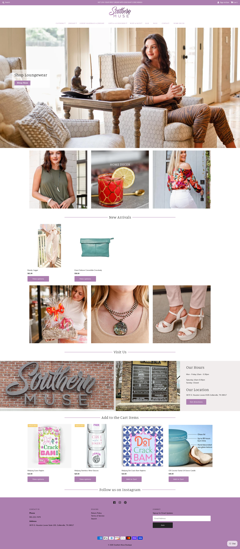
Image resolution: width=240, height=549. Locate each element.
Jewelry (71, 23)
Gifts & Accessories (117, 23)
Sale (147, 23)
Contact (165, 23)
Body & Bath (135, 23)
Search (94, 519)
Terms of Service (97, 516)
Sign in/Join (224, 2)
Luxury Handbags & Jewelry (92, 23)
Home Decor (179, 23)
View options (38, 279)
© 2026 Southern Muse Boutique (120, 545)
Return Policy (96, 513)
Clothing (60, 23)
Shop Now (22, 83)
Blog (155, 23)
